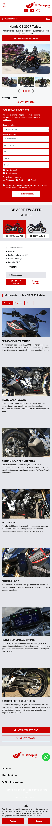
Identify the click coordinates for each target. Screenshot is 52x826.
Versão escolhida (9, 135)
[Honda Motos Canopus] (38, 4)
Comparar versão (36, 282)
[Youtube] (26, 11)
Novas (5, 768)
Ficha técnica (16, 275)
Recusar (39, 821)
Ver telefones (27, 738)
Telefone (22, 180)
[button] (4, 60)
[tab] (14, 229)
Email (33, 180)
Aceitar (13, 821)
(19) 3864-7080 (27, 102)
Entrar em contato (16, 282)
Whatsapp (10, 180)
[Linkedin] (32, 11)
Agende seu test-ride (27, 38)
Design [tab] (29, 303)
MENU (4, 6)
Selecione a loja (9, 125)
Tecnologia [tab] (7, 303)
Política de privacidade (13, 782)
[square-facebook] (14, 11)
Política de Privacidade (23, 185)
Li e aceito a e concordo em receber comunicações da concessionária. (27, 186)
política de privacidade (24, 813)
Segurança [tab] (18, 303)
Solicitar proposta (26, 194)
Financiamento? (11, 170)
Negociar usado (11, 173)
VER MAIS (13, 267)
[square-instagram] (20, 11)
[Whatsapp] (38, 11)
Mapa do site (8, 775)
